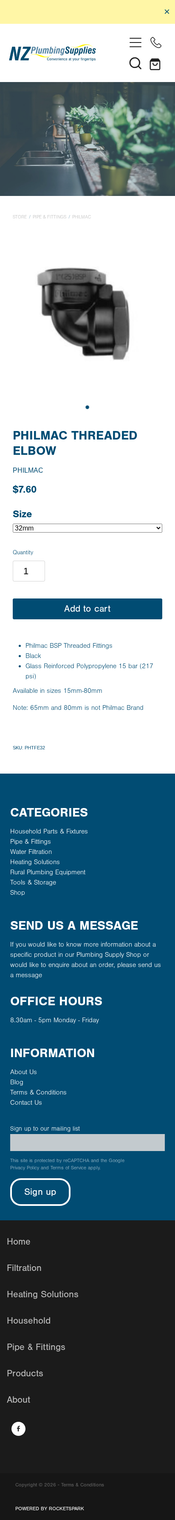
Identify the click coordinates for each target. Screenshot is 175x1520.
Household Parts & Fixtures (49, 831)
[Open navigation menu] (135, 42)
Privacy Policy (24, 1168)
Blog (16, 1082)
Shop (17, 892)
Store (20, 217)
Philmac (81, 217)
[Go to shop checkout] (156, 63)
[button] (135, 63)
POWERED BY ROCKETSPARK (49, 1508)
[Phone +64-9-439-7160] (156, 42)
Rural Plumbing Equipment (47, 872)
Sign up (40, 1192)
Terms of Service (68, 1168)
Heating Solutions (35, 862)
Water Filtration (31, 852)
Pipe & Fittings (49, 217)
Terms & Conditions (38, 1092)
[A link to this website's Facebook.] (18, 1429)
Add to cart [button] (87, 609)
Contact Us (26, 1102)
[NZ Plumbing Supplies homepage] (67, 52)
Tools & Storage (33, 882)
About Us (23, 1072)
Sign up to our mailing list (45, 1129)
